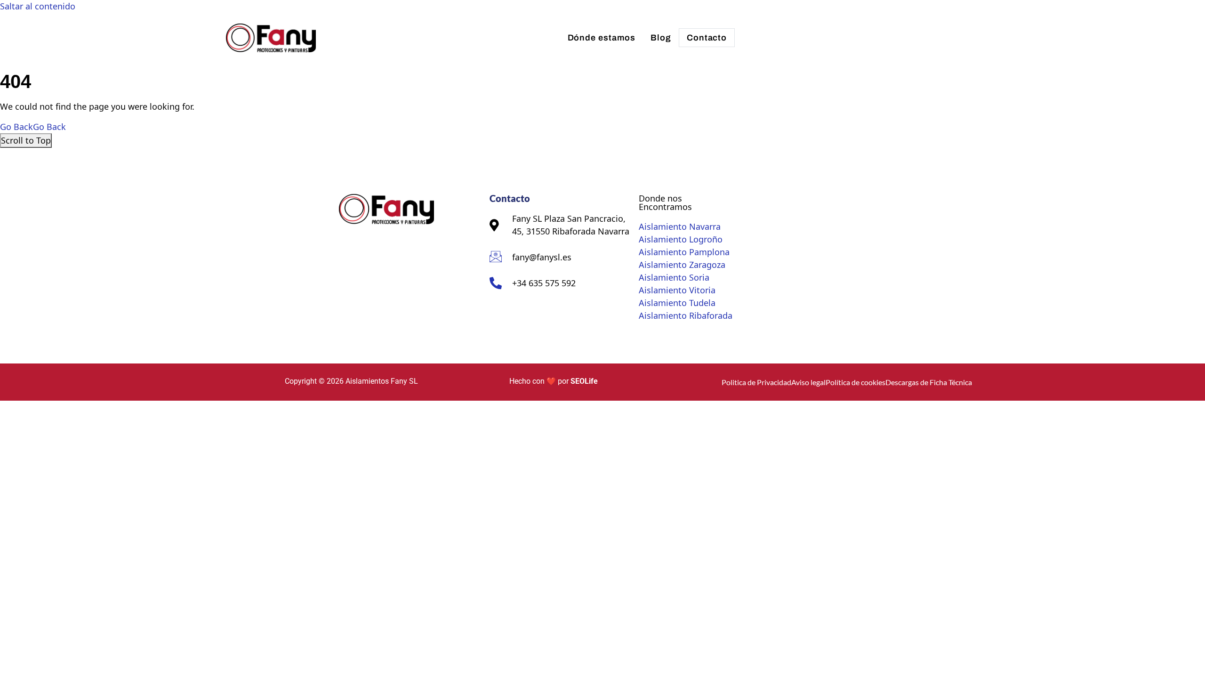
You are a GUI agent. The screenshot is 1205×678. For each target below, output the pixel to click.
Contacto (707, 37)
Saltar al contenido (37, 6)
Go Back (33, 126)
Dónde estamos (602, 37)
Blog (661, 37)
